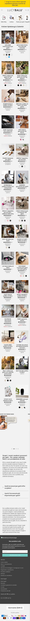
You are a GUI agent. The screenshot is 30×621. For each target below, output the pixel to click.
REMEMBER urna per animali (22, 399)
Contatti (3, 566)
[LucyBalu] (15, 10)
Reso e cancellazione (6, 564)
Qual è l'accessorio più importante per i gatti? (12, 494)
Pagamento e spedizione (7, 570)
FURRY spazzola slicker (22, 319)
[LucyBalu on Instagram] (5, 598)
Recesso (3, 583)
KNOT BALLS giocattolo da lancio (22, 131)
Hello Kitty (3, 21)
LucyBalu (17, 612)
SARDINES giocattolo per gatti (22, 185)
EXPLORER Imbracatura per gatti (8, 46)
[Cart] (28, 10)
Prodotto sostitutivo (5, 571)
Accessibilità (4, 589)
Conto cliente (4, 562)
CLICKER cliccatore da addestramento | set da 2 (22, 346)
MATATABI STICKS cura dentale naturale (22, 46)
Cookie (2, 587)
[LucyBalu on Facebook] (3, 598)
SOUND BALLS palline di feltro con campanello (8, 186)
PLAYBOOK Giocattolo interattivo (8, 320)
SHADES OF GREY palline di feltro (22, 240)
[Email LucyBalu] (1, 598)
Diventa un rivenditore (6, 575)
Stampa (3, 573)
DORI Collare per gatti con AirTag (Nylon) (22, 77)
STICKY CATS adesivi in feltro (8, 399)
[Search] (26, 10)
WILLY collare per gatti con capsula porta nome (7, 372)
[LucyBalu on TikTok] (8, 598)
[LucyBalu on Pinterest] (6, 598)
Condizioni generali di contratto (9, 585)
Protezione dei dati (5, 591)
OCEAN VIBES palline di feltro (7, 345)
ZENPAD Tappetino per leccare (22, 158)
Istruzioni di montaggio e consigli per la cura (12, 568)
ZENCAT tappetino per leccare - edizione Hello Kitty (8, 212)
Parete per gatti (19, 21)
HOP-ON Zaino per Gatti (7, 240)
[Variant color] (4, 55)
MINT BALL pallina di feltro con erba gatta (22, 105)
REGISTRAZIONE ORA (15, 555)
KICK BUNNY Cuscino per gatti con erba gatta (22, 267)
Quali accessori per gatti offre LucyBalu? (15, 487)
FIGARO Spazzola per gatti (8, 158)
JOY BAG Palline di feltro (7, 267)
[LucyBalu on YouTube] (10, 598)
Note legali (3, 581)
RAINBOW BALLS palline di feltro (8, 104)
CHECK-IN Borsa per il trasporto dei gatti (22, 212)
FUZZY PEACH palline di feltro (7, 295)
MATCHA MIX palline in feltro (22, 371)
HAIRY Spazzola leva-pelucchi (8, 130)
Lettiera (12, 21)
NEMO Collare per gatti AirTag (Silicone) (8, 77)
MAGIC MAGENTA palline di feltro (22, 295)
